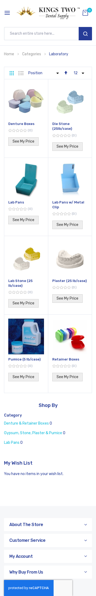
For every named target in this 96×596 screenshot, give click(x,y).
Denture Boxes (21, 124)
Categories (32, 54)
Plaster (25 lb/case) (69, 281)
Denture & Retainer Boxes (26, 423)
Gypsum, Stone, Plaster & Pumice (33, 433)
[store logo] (48, 12)
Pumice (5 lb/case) (24, 359)
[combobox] (42, 34)
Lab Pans (16, 202)
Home (9, 54)
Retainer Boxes (65, 359)
